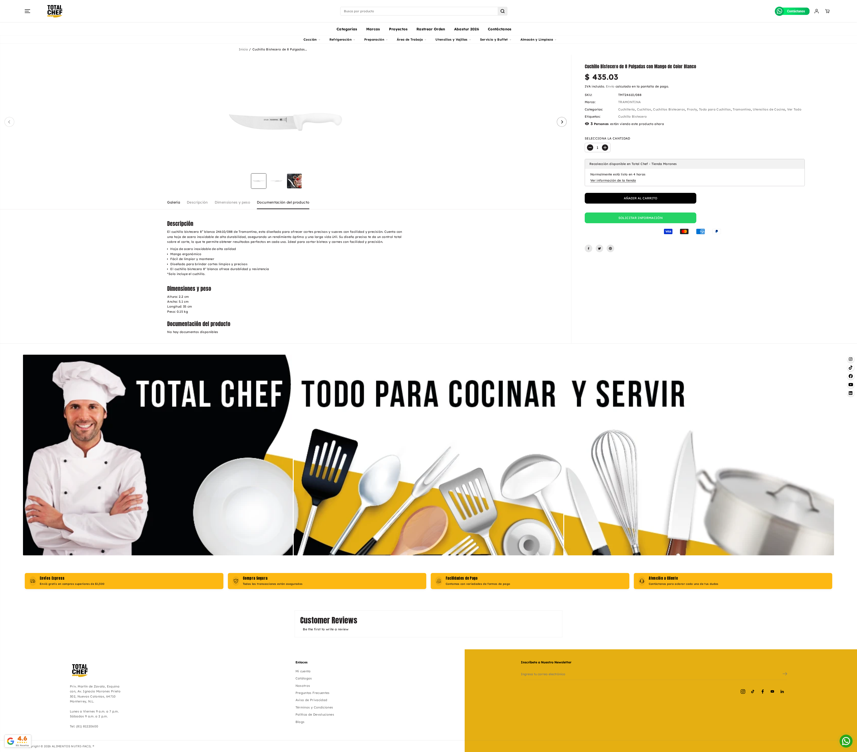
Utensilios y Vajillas (451, 39)
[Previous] (9, 122)
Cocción (310, 39)
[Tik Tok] (753, 691)
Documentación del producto (283, 202)
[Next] (562, 122)
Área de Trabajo (410, 39)
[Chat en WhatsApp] (846, 741)
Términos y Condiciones (314, 707)
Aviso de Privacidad (311, 700)
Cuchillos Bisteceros (669, 109)
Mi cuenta (303, 671)
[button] (27, 11)
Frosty (692, 109)
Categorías (347, 29)
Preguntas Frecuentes (312, 693)
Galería (173, 202)
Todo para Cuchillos (715, 109)
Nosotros (302, 686)
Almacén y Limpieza (536, 39)
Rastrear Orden (430, 29)
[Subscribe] (785, 674)
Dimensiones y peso (232, 202)
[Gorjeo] (599, 248)
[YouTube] (772, 691)
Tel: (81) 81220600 (84, 726)
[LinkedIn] (782, 691)
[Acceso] (817, 11)
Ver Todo (794, 109)
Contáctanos (500, 29)
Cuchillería (626, 109)
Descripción (197, 202)
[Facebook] (588, 248)
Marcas (373, 29)
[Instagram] (743, 691)
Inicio (243, 49)
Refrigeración (340, 39)
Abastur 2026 (466, 29)
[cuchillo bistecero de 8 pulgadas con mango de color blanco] (285, 122)
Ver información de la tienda (613, 180)
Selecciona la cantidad (607, 138)
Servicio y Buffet (494, 39)
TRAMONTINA (629, 102)
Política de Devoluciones (314, 714)
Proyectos (398, 29)
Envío (610, 86)
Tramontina (742, 109)
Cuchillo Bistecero (632, 117)
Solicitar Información (640, 218)
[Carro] (827, 11)
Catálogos (303, 678)
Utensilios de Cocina (769, 109)
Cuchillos (644, 109)
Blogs (300, 722)
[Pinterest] (610, 248)
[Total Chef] (55, 11)
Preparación (374, 39)
